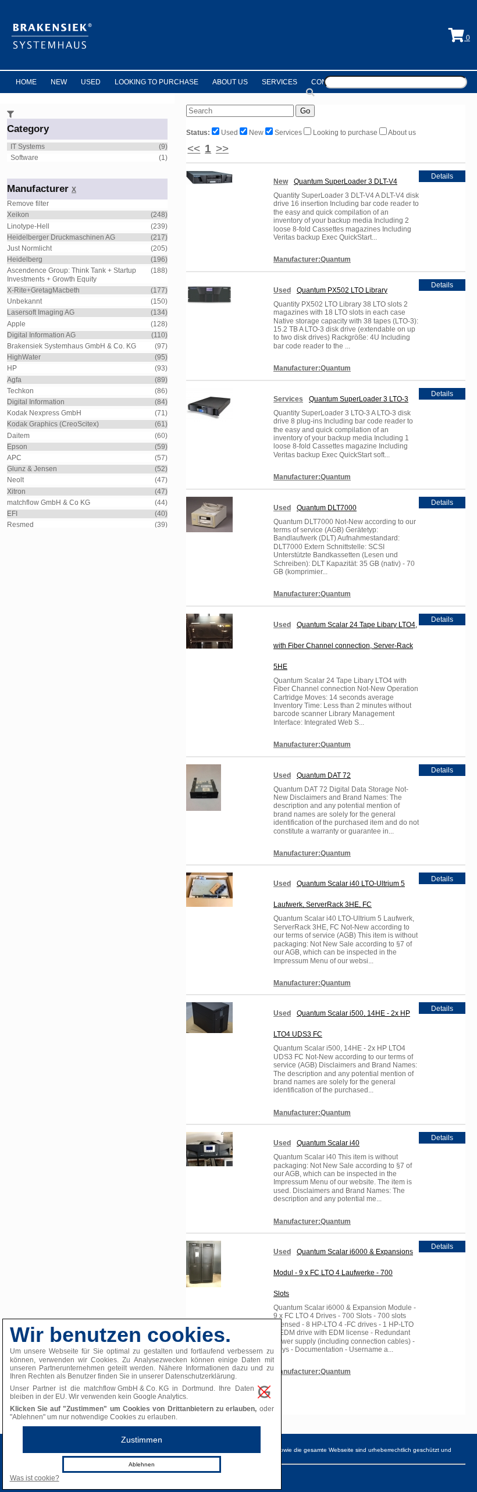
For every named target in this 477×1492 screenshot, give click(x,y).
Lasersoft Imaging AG (40, 312)
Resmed (20, 525)
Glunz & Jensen (32, 469)
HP (12, 368)
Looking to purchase (345, 133)
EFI (12, 514)
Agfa (14, 380)
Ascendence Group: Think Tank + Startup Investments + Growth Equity (71, 274)
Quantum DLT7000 (327, 508)
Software (24, 158)
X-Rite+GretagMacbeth (43, 290)
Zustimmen (141, 1439)
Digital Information (36, 402)
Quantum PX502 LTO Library (342, 290)
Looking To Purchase (156, 82)
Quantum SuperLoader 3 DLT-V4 (345, 181)
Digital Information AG (41, 335)
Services (279, 82)
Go (305, 110)
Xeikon (18, 215)
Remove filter (28, 204)
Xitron (16, 491)
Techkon (20, 391)
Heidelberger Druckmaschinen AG (61, 237)
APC (14, 458)
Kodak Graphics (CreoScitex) (53, 424)
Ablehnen (142, 1464)
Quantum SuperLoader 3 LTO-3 (358, 399)
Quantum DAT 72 (324, 775)
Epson (17, 447)
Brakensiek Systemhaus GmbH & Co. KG (71, 346)
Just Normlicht (29, 248)
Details (442, 176)
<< (193, 149)
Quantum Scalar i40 (328, 1143)
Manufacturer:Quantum (312, 259)
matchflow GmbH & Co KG (48, 502)
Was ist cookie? (34, 1478)
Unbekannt (24, 301)
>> (222, 149)
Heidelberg (24, 259)
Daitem (18, 436)
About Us (230, 82)
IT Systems (27, 147)
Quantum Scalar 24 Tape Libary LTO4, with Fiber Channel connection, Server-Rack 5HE (345, 646)
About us (401, 133)
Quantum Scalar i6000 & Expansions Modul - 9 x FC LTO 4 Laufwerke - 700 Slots (343, 1273)
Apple (16, 324)
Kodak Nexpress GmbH (44, 413)
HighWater (24, 357)
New (59, 82)
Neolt (15, 480)
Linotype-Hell (28, 226)
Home (26, 82)
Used (91, 82)
